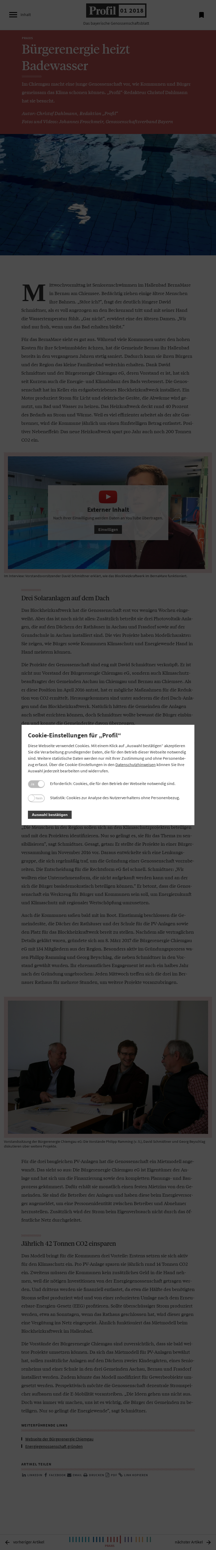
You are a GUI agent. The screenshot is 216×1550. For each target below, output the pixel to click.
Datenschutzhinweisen (135, 764)
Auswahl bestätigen (50, 815)
